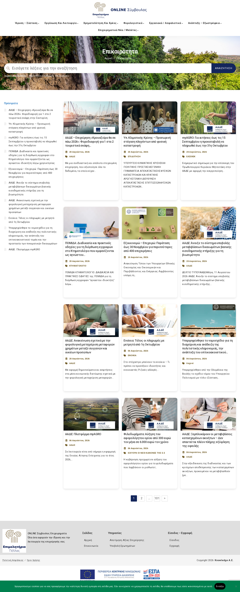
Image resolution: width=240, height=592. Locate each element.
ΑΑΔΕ (72, 156)
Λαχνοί (190, 363)
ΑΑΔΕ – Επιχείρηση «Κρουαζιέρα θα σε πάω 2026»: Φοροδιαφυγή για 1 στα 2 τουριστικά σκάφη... (90, 141)
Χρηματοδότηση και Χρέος (100, 23)
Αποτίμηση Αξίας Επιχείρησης (127, 540)
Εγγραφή (174, 545)
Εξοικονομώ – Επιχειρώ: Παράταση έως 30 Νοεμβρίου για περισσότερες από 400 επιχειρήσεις (33, 173)
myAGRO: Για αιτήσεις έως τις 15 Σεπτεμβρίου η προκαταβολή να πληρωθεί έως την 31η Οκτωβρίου (33, 141)
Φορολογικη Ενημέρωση (41, 76)
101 (157, 498)
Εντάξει (220, 586)
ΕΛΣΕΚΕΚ (190, 156)
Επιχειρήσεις (62, 76)
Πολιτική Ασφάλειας (12, 560)
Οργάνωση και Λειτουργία (60, 23)
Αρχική (108, 58)
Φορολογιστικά (133, 23)
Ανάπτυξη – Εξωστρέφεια (204, 23)
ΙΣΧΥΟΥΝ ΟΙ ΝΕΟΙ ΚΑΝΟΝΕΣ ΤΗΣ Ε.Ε (146, 453)
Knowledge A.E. (224, 560)
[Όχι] (236, 588)
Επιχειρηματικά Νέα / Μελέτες (118, 30)
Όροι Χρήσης (33, 560)
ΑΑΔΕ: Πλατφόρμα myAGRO (24, 249)
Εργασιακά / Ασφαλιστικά (165, 23)
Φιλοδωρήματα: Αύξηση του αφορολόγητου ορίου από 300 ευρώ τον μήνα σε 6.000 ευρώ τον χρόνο (147, 438)
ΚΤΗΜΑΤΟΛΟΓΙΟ (77, 266)
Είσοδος (174, 540)
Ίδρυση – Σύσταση (26, 23)
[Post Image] (91, 117)
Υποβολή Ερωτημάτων (122, 545)
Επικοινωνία (91, 545)
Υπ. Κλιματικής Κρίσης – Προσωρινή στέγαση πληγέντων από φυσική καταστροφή (29, 127)
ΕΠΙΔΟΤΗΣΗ (134, 156)
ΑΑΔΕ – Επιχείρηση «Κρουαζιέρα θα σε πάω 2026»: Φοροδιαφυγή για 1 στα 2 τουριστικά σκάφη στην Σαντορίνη (31, 114)
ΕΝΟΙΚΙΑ (132, 355)
